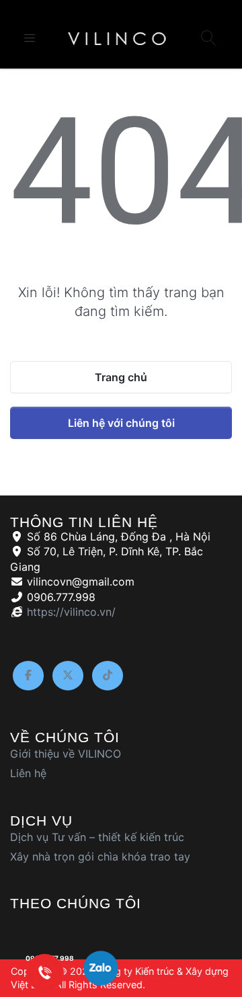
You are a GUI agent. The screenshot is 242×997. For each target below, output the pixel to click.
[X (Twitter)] (67, 675)
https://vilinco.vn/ (71, 612)
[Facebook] (28, 675)
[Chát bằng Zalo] (101, 971)
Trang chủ (121, 377)
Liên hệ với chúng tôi (121, 423)
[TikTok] (107, 675)
